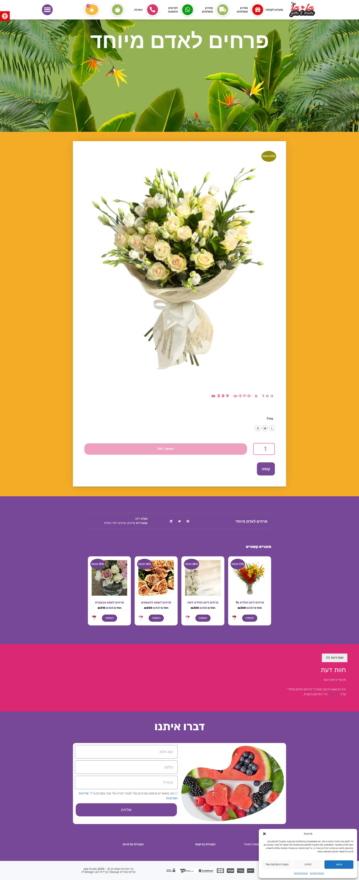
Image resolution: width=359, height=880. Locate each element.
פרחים (131, 523)
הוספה (249, 618)
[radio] (272, 428)
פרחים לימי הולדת (115, 523)
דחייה (308, 864)
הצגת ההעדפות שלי (277, 864)
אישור (338, 864)
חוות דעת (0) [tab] (334, 657)
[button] (5, 16)
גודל (270, 418)
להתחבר (333, 694)
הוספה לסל (165, 449)
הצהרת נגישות (205, 844)
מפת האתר (251, 844)
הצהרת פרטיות (317, 873)
